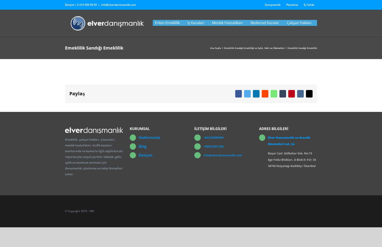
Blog (142, 146)
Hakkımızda (149, 137)
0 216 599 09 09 (87, 5)
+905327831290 (213, 146)
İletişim (145, 155)
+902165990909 (213, 138)
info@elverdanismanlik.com (118, 5)
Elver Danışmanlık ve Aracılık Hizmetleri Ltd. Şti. (289, 141)
